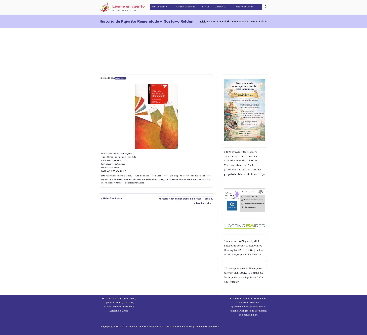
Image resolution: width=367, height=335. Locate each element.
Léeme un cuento (128, 6)
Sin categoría (120, 78)
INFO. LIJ (205, 7)
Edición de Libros (118, 310)
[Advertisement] (183, 49)
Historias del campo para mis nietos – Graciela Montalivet (186, 201)
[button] (168, 7)
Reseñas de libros (244, 7)
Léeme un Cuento (159, 7)
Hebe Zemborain (112, 198)
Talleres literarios (185, 7)
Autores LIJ (220, 7)
